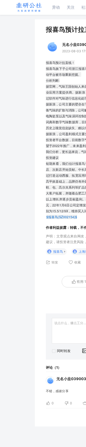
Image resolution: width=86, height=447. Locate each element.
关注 (71, 7)
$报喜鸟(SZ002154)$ (61, 217)
